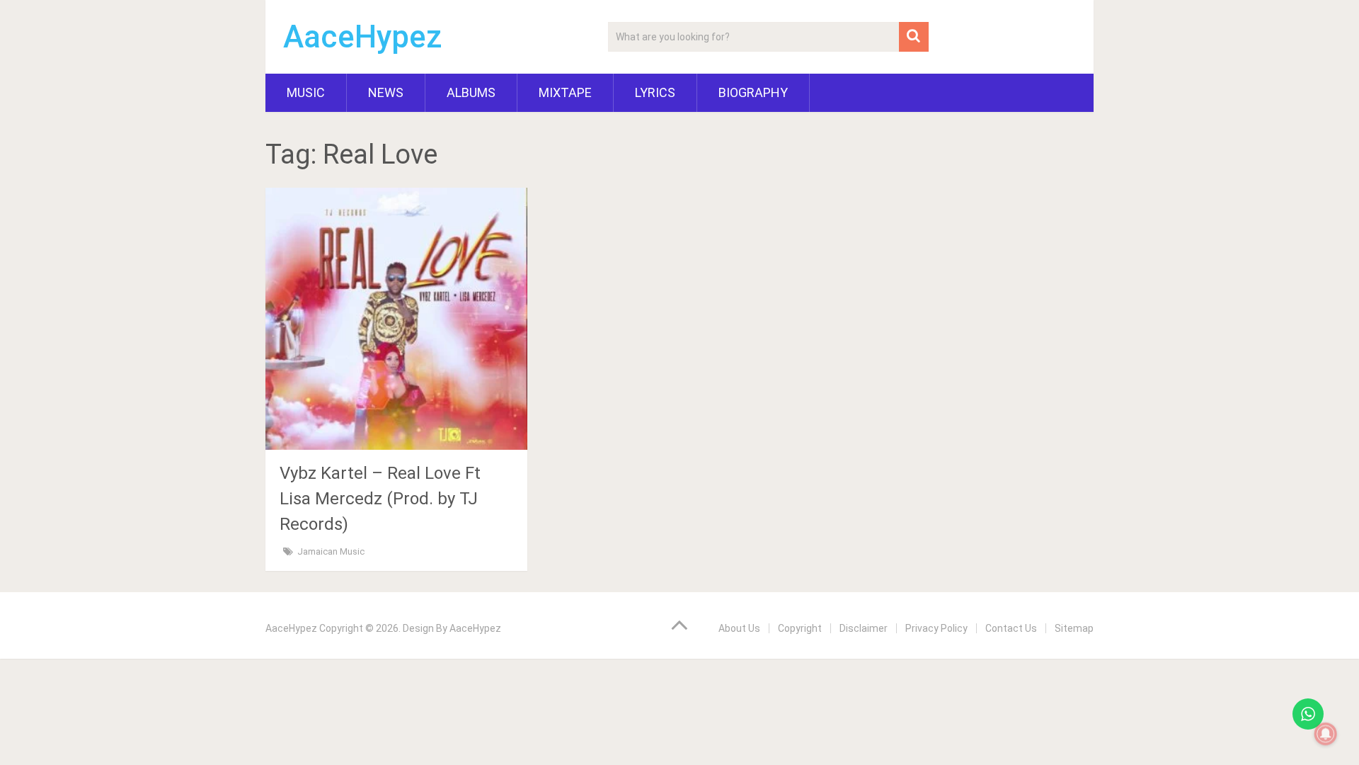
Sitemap (1074, 628)
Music (306, 92)
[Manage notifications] (1325, 733)
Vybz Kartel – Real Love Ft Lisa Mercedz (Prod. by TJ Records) (380, 498)
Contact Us (1011, 628)
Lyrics (655, 92)
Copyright (800, 628)
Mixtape (565, 92)
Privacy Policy (936, 628)
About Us (739, 628)
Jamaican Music (331, 551)
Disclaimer (863, 628)
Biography (753, 92)
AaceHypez (362, 36)
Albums (471, 92)
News (385, 92)
